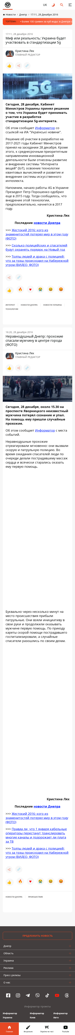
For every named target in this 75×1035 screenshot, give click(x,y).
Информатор (45, 128)
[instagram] (18, 995)
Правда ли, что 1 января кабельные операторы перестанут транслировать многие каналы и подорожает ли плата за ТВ (36, 835)
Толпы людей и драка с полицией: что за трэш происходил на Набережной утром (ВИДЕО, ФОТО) (37, 260)
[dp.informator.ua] (8, 5)
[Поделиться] (18, 65)
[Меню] (70, 5)
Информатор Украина (10, 1015)
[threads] (67, 995)
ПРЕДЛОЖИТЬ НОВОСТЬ (37, 935)
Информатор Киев (37, 1015)
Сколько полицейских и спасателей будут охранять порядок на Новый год (36, 247)
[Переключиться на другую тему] (53, 5)
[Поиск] (62, 5)
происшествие (35, 897)
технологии (12, 309)
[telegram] (28, 995)
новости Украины (52, 305)
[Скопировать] (27, 65)
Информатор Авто (60, 1015)
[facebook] (8, 995)
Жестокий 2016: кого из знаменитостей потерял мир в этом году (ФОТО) (37, 234)
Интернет (10, 305)
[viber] (37, 995)
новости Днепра (47, 223)
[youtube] (57, 995)
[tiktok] (47, 995)
